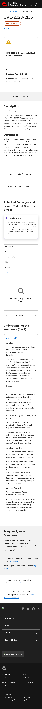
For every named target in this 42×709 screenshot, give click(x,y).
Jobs (24, 675)
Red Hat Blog (26, 680)
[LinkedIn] (22, 609)
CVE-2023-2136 (28, 11)
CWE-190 (10, 338)
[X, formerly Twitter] (39, 609)
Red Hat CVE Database (11, 11)
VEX (6, 29)
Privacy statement (7, 697)
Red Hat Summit (7, 685)
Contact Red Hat (7, 680)
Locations (25, 677)
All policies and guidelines (10, 700)
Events (4, 677)
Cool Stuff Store (27, 683)
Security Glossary (16, 561)
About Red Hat (6, 675)
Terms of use (26, 697)
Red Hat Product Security (20, 583)
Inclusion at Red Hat (8, 683)
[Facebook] (33, 609)
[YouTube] (28, 609)
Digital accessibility (28, 700)
